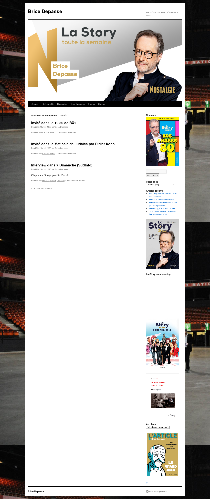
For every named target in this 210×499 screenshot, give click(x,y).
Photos (91, 103)
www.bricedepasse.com (158, 491)
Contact (101, 103)
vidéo (52, 132)
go (147, 482)
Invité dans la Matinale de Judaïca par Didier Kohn (73, 143)
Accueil (35, 103)
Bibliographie (48, 103)
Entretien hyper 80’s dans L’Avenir (162, 208)
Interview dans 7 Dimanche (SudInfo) (61, 165)
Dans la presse (78, 103)
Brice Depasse (45, 11)
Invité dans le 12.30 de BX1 (53, 122)
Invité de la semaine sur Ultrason (161, 199)
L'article (45, 132)
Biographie (62, 103)
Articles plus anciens (41, 188)
